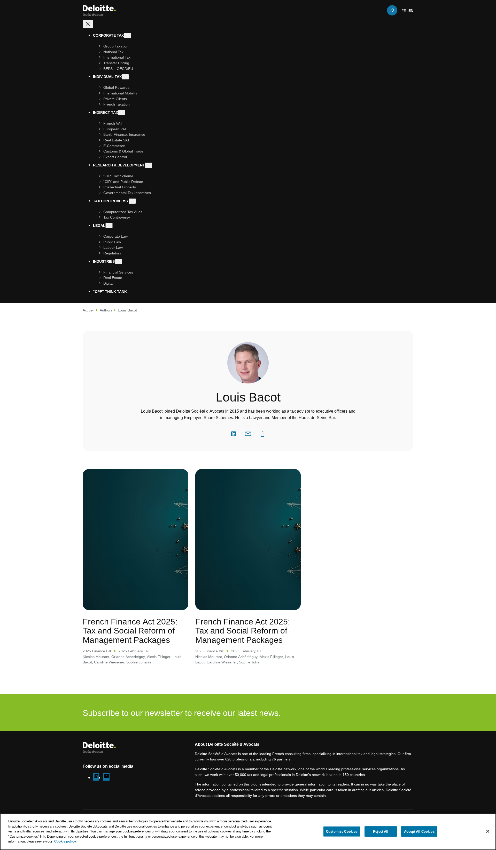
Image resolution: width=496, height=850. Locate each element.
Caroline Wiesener (109, 662)
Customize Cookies (341, 831)
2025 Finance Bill (97, 650)
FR (403, 10)
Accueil (88, 310)
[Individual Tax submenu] (125, 76)
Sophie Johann (138, 662)
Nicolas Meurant (96, 656)
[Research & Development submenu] (148, 165)
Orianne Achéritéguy (128, 656)
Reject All (380, 831)
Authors (106, 310)
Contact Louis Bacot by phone (262, 434)
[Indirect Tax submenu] (121, 112)
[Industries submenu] (118, 261)
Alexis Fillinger (159, 656)
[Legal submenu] (109, 225)
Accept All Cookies (419, 831)
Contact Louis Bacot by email (248, 434)
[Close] (487, 831)
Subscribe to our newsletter (381, 712)
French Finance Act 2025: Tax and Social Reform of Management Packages (130, 630)
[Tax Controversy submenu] (132, 201)
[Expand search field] (392, 10)
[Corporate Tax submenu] (127, 35)
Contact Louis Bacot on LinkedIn (233, 434)
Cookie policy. (65, 841)
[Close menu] (88, 24)
